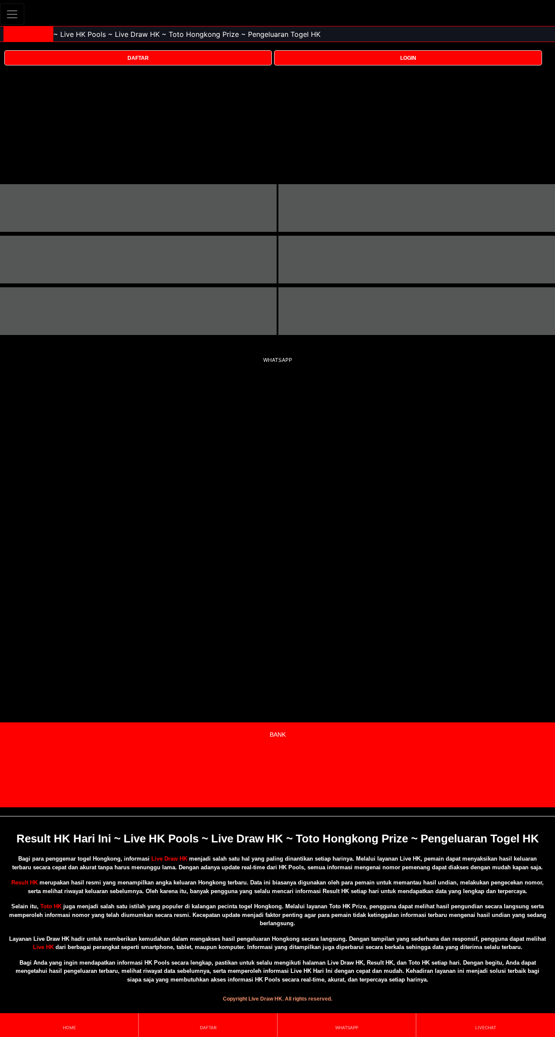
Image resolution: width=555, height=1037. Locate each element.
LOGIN (408, 58)
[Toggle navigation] (12, 14)
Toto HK (51, 906)
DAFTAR (138, 58)
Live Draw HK (169, 858)
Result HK (24, 882)
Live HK (43, 947)
